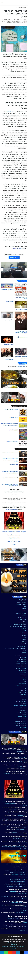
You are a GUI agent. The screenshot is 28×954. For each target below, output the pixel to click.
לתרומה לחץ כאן (9, 942)
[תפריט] (2, 3)
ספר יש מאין (23, 657)
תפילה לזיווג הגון (22, 719)
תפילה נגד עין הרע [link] (22, 893)
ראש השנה (23, 694)
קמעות (25, 922)
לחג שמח (16, 881)
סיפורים (24, 652)
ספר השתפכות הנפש (20, 655)
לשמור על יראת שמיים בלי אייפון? (10, 477)
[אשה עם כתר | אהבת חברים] (23, 412)
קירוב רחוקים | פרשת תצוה (7, 289)
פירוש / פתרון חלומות (16, 902)
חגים (25, 630)
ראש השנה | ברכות (20, 884)
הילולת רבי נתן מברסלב (20, 624)
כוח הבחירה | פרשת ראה (21, 309)
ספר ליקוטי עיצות (21, 661)
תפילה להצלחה (22, 716)
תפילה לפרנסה (11, 749)
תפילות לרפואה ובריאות (20, 723)
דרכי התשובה (9, 111)
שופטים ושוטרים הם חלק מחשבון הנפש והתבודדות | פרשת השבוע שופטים (10, 460)
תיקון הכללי (23, 708)
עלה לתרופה (23, 675)
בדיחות (24, 608)
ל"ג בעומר (23, 644)
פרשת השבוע (19, 7)
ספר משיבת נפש (22, 666)
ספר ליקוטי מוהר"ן (21, 659)
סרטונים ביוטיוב (14, 832)
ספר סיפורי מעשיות (21, 668)
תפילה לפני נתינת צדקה (12, 509)
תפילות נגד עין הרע (21, 725)
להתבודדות (15, 809)
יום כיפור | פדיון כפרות (19, 872)
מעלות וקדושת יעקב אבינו (7, 319)
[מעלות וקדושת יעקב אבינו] (7, 315)
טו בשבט (24, 639)
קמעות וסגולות (22, 692)
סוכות (24, 650)
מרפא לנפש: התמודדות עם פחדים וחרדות (15, 648)
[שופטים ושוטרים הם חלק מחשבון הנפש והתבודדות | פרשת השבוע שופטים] (23, 460)
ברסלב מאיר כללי (21, 617)
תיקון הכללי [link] (22, 769)
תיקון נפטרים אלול (14, 464)
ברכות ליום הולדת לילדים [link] (18, 846)
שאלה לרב (23, 697)
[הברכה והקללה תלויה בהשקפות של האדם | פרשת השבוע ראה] (23, 473)
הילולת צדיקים (22, 622)
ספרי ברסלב (23, 672)
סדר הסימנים (22, 886)
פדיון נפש (23, 677)
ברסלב (24, 615)
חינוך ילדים (23, 633)
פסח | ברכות (22, 881)
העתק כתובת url (14, 257)
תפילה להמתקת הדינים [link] (17, 838)
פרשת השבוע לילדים (21, 686)
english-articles (21, 602)
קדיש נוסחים (23, 690)
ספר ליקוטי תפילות (21, 664)
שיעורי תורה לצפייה (21, 701)
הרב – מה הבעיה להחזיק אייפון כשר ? (10, 452)
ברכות (24, 611)
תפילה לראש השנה (12, 886)
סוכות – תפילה (21, 877)
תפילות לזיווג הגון (23, 755)
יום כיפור (24, 641)
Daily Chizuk (22, 600)
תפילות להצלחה (23, 930)
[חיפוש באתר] (26, 3)
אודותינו (14, 948)
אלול (25, 606)
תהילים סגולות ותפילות (20, 705)
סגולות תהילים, (10, 925)
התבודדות (23, 628)
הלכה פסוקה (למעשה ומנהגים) (18, 626)
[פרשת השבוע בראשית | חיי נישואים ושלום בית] (7, 352)
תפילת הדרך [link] (22, 761)
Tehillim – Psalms (21, 604)
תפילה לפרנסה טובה (20, 721)
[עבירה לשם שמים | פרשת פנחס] (21, 290)
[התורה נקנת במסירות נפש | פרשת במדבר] (21, 351)
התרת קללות (13, 891)
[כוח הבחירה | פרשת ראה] (21, 304)
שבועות (24, 699)
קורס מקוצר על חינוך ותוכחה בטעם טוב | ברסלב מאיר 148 (21, 333)
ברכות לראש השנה (21, 613)
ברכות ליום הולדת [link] (22, 843)
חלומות (24, 635)
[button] (14, 531)
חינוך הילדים (10, 813)
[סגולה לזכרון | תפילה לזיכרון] (7, 339)
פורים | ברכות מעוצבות (19, 879)
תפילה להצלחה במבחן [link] (13, 918)
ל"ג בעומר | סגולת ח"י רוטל (18, 874)
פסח (25, 681)
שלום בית (23, 703)
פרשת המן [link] (19, 751)
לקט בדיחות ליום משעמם (12, 441)
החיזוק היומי (23, 619)
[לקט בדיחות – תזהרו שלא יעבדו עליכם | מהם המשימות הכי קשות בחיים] (23, 425)
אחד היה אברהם (9, 301)
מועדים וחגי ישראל (21, 646)
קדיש (25, 688)
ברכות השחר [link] (20, 766)
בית (25, 7)
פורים (24, 679)
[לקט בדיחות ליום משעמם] (23, 443)
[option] (14, 270)
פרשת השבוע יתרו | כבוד (21, 337)
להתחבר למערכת (21, 366)
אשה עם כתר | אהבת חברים (11, 409)
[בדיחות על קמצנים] (23, 419)
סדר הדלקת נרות (9, 870)
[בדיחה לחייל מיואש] (23, 434)
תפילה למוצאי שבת (20, 912)
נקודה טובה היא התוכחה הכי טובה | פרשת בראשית (14, 271)
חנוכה (24, 637)
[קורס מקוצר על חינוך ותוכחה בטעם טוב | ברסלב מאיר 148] (21, 321)
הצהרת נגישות (14, 944)
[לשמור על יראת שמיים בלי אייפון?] (23, 479)
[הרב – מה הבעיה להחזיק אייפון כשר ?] (23, 454)
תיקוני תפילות (22, 710)
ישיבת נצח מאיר (17, 248)
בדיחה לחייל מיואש (13, 430)
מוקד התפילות (20, 946)
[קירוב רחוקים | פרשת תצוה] (7, 286)
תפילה (24, 714)
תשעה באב (23, 727)
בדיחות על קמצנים (14, 417)
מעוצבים (6, 884)
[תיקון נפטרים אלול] (23, 467)
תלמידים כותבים (22, 712)
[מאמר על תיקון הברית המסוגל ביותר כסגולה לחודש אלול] (23, 484)
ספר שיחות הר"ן (22, 670)
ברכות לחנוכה (22, 870)
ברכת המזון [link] (22, 757)
